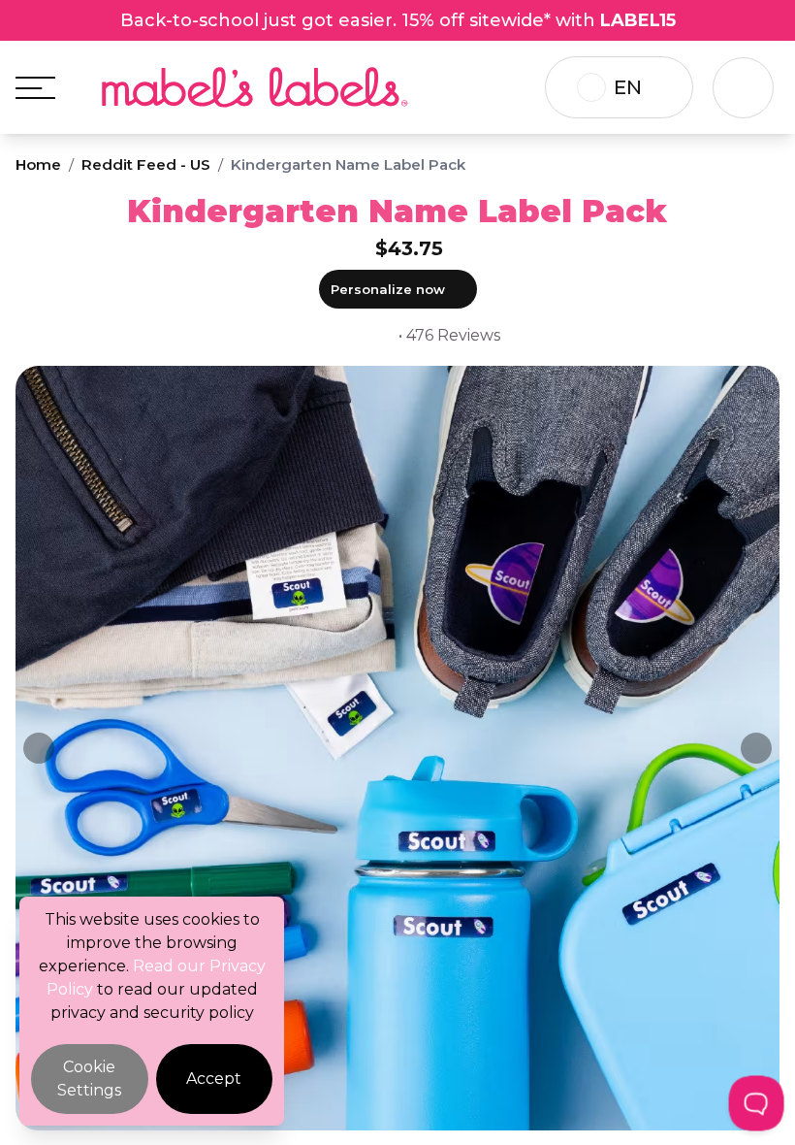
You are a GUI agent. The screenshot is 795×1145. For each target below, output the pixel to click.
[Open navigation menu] (35, 88)
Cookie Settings (89, 1078)
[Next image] (756, 748)
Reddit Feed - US (145, 164)
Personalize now (388, 289)
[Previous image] (38, 748)
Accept (213, 1078)
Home (38, 164)
